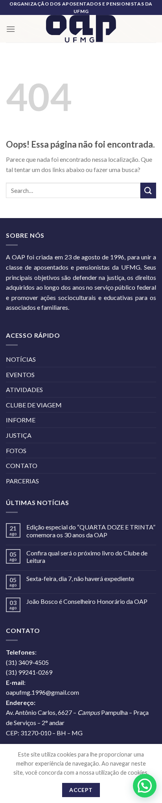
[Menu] (10, 29)
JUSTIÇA (18, 435)
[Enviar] (148, 190)
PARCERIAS (22, 481)
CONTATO (21, 465)
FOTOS (16, 450)
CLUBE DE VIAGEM (34, 405)
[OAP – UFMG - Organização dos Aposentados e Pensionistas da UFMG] (81, 29)
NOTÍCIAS (21, 359)
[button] (144, 785)
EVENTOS (20, 374)
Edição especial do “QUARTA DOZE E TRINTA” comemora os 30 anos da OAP (90, 530)
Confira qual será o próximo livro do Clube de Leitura (86, 556)
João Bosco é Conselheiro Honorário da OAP (86, 601)
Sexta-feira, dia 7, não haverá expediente (80, 578)
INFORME (20, 420)
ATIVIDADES (24, 389)
